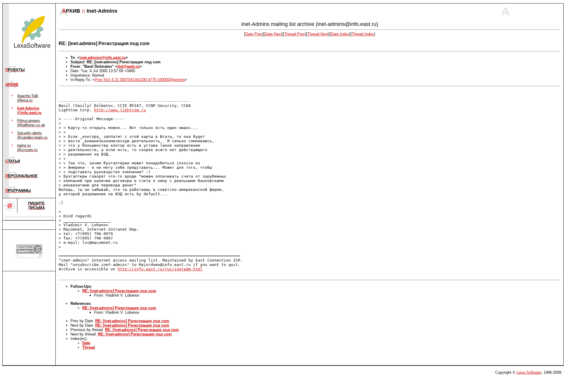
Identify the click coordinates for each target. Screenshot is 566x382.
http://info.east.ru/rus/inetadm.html (160, 269)
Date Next (273, 34)
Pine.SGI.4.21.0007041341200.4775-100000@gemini (140, 79)
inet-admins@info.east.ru (103, 57)
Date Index (340, 34)
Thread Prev (294, 34)
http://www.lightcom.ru (120, 110)
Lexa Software (529, 372)
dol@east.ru (128, 66)
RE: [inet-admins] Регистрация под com (119, 291)
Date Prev (253, 34)
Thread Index (363, 34)
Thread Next (317, 34)
